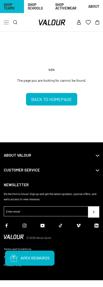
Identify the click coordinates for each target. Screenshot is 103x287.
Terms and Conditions (18, 249)
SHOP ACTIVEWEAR (65, 6)
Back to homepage (51, 99)
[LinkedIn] (96, 225)
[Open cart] (97, 22)
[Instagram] (24, 225)
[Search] (15, 22)
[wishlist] (88, 22)
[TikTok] (60, 225)
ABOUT (93, 6)
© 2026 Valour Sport (38, 237)
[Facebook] (6, 225)
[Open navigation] (6, 23)
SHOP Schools (35, 6)
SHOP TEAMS (9, 6)
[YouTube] (42, 225)
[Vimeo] (78, 225)
